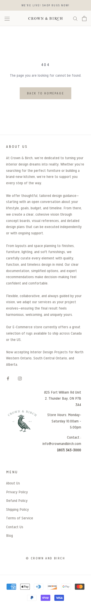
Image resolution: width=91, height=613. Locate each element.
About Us (13, 483)
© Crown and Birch (45, 558)
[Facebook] (8, 378)
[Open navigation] (7, 18)
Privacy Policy (17, 491)
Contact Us (14, 526)
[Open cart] (84, 18)
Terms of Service (19, 518)
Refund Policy (17, 500)
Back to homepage (45, 93)
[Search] (75, 18)
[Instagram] (20, 378)
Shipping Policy (17, 509)
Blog (9, 535)
